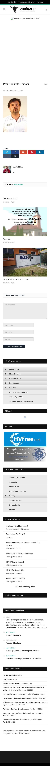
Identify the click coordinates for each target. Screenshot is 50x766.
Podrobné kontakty (13, 635)
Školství (12, 388)
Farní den (7, 239)
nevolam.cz (25, 733)
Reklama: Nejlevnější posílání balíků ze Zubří (23, 659)
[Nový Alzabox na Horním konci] (25, 262)
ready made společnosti (11, 733)
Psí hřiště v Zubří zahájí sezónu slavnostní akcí (19, 709)
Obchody (13, 482)
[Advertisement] (25, 49)
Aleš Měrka (9, 91)
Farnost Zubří (15, 378)
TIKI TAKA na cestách (15, 562)
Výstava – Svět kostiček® (17, 526)
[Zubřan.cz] (25, 9)
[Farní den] (25, 221)
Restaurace (14, 383)
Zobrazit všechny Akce (25, 587)
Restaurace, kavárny (17, 491)
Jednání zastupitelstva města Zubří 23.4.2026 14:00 (21, 698)
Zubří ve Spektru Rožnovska (21, 401)
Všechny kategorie (17, 477)
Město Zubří (14, 369)
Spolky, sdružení (16, 500)
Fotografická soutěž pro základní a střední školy (20, 694)
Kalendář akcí (11, 2)
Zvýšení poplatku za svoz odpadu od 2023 (22, 651)
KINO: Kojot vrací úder (15, 570)
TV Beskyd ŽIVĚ (15, 397)
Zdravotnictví (14, 505)
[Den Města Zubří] (25, 193)
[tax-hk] (25, 461)
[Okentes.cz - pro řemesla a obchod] (25, 418)
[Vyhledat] (46, 9)
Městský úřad (15, 374)
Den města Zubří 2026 (15, 534)
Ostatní (12, 510)
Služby (12, 496)
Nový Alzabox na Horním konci (16, 279)
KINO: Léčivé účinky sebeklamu (19, 554)
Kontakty (40, 2)
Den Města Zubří (10, 198)
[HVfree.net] (25, 446)
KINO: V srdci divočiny (15, 578)
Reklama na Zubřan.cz (26, 2)
